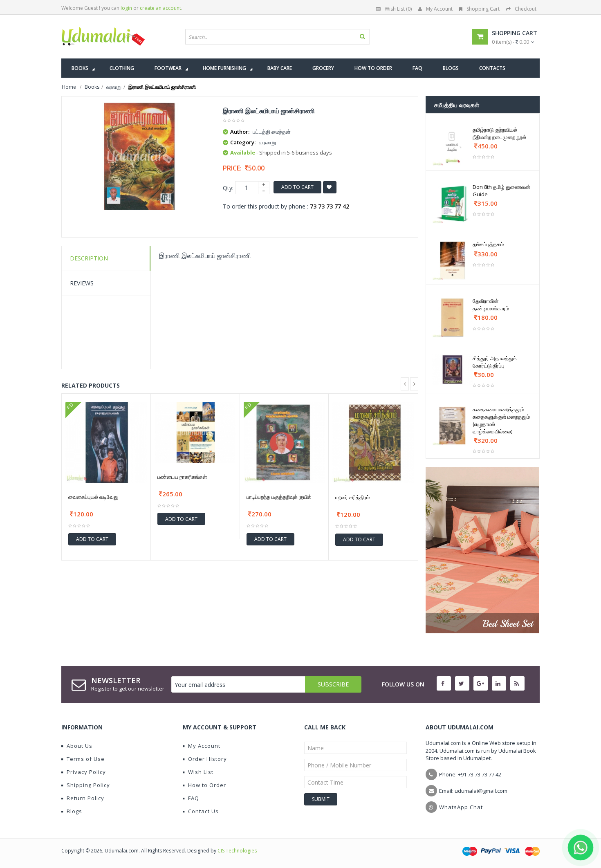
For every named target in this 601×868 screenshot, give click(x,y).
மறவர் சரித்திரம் (352, 497)
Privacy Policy (86, 772)
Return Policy (85, 798)
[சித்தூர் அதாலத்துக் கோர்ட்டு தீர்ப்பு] (452, 369)
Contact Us (203, 811)
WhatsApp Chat (461, 807)
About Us (79, 745)
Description (89, 258)
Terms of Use (86, 759)
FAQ (193, 798)
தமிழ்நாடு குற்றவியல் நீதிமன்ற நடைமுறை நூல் (499, 133)
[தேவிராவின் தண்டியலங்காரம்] (452, 317)
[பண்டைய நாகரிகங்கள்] (195, 432)
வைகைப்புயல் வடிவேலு (93, 496)
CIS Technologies (237, 850)
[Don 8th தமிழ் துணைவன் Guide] (452, 203)
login (126, 7)
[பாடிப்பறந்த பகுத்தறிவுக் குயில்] (284, 442)
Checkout (525, 8)
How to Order (207, 785)
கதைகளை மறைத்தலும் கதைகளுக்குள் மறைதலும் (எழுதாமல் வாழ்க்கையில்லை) (501, 420)
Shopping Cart (483, 8)
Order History (207, 759)
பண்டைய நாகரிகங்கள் (182, 476)
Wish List (200, 772)
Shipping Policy (88, 785)
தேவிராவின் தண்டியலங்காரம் (491, 304)
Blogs (74, 811)
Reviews (82, 283)
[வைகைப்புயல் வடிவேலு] (106, 442)
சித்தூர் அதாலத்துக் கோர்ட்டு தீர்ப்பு (495, 361)
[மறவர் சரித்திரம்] (373, 443)
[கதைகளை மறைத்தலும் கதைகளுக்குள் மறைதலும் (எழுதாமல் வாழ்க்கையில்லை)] (452, 426)
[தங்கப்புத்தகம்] (452, 260)
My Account (439, 8)
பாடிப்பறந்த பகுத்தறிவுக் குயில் (279, 496)
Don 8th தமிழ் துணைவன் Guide (501, 190)
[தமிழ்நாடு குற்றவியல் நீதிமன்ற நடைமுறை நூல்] (452, 146)
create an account (160, 7)
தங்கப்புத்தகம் (488, 244)
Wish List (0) (398, 8)
